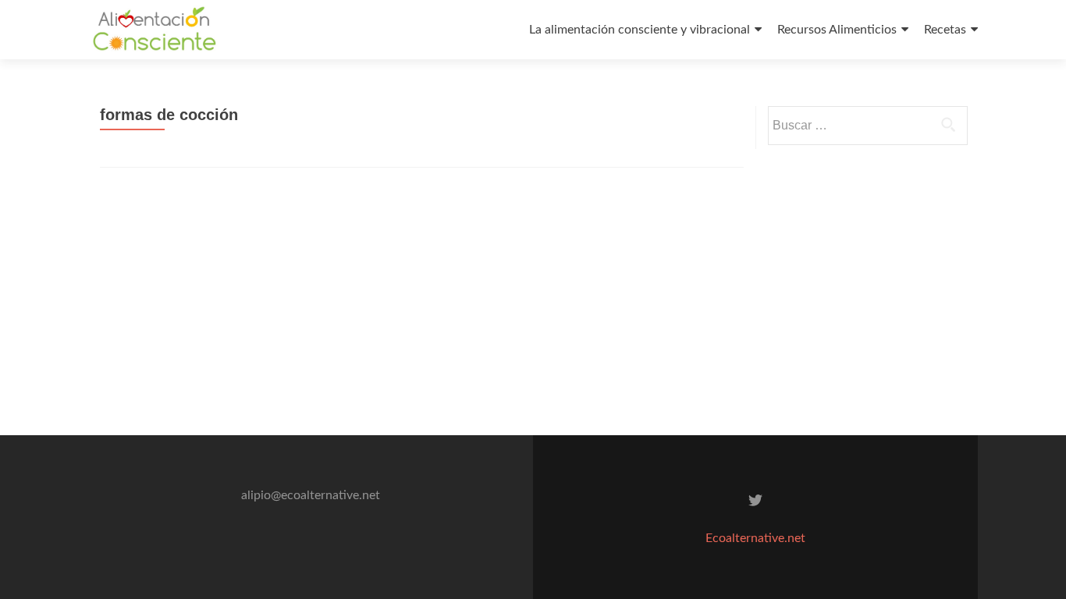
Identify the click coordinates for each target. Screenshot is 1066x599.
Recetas (945, 29)
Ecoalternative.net (755, 538)
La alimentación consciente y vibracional (639, 29)
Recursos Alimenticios (837, 29)
